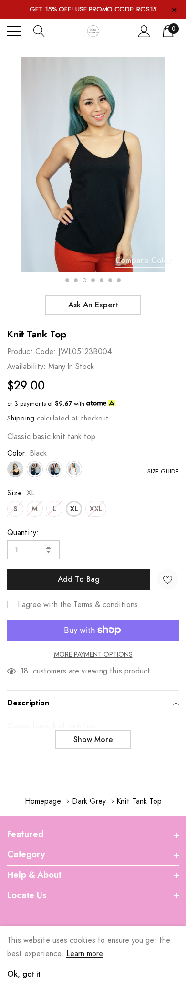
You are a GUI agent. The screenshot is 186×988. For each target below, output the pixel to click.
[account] (144, 30)
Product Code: (31, 352)
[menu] (14, 31)
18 (24, 671)
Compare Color (143, 260)
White (74, 469)
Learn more (84, 953)
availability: (26, 366)
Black (15, 469)
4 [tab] (93, 280)
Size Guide (163, 471)
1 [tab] (67, 280)
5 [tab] (101, 280)
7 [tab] (119, 280)
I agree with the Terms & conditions (77, 605)
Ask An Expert (93, 305)
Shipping (20, 418)
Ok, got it (23, 974)
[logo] (93, 31)
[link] (19, 902)
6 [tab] (110, 280)
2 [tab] (76, 280)
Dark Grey (35, 469)
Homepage (43, 801)
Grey (54, 469)
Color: (27, 453)
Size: (21, 493)
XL (74, 509)
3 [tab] (84, 280)
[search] (39, 30)
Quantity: (23, 532)
